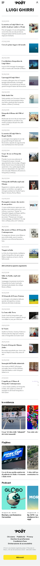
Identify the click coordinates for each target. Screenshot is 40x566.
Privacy (30, 537)
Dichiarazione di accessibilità (20, 543)
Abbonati (20, 557)
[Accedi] (37, 2)
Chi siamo (11, 537)
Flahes (6, 442)
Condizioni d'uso (20, 541)
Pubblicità (21, 537)
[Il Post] (20, 2)
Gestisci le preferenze (20, 539)
